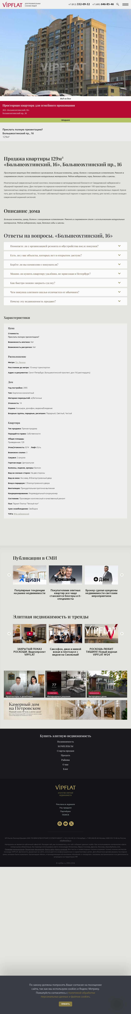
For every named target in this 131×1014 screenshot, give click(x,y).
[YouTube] (65, 823)
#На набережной (21, 514)
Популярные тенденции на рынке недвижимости (29, 592)
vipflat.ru (62, 863)
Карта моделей (61, 849)
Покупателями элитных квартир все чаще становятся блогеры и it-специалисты (65, 594)
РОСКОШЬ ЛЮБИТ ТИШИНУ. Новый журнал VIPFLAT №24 (101, 652)
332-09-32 (79, 4)
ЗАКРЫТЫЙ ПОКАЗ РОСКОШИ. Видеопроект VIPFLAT (29, 652)
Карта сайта (49, 849)
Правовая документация (14, 849)
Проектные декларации (34, 849)
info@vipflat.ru (65, 840)
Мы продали (65, 808)
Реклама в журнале (65, 804)
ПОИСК (65, 815)
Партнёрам (65, 811)
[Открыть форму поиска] (117, 4)
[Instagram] (59, 823)
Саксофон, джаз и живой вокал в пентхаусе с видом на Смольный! (65, 652)
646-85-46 (103, 4)
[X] (71, 823)
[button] (125, 4)
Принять (65, 1004)
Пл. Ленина (20, 362)
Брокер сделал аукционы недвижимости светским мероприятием (101, 593)
